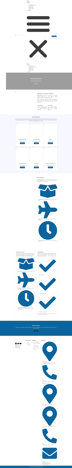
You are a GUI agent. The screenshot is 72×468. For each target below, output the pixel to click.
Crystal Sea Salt (31, 6)
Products (28, 2)
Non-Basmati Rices (31, 4)
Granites (30, 9)
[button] (38, 36)
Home (28, 63)
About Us (28, 1)
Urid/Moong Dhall (31, 7)
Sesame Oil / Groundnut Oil (32, 5)
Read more (22, 143)
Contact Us (28, 10)
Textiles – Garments (31, 8)
